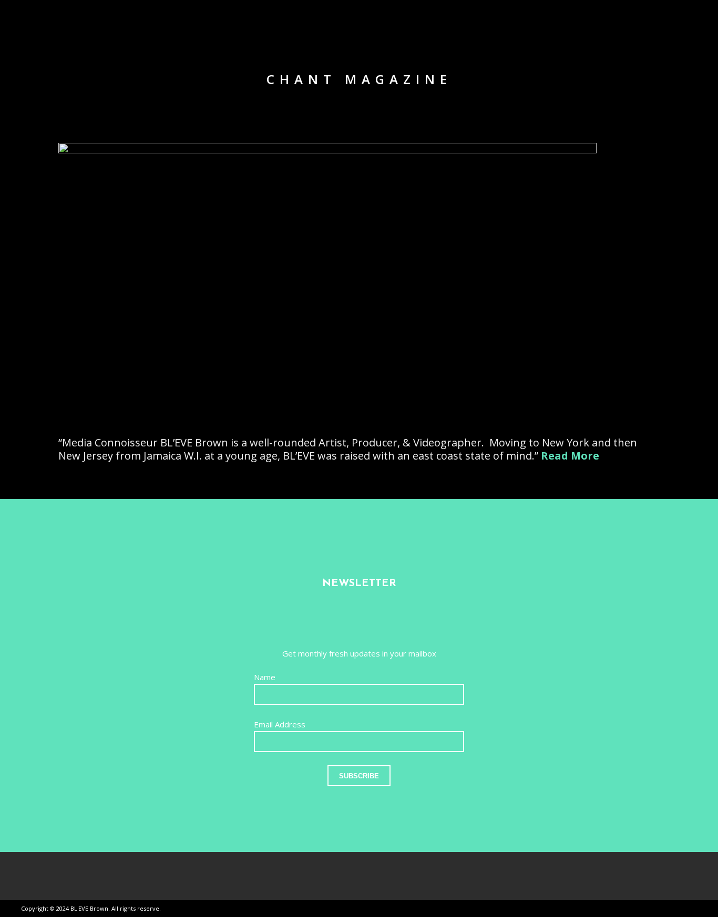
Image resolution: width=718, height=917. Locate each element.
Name (264, 677)
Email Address (279, 724)
